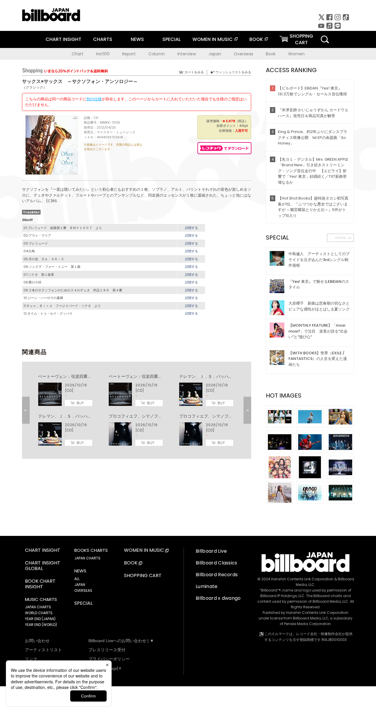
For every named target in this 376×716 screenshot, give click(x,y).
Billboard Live (211, 551)
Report (129, 54)
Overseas (243, 54)
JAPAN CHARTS (38, 606)
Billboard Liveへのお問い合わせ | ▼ (121, 640)
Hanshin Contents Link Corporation (302, 579)
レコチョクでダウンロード (224, 148)
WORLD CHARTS (39, 612)
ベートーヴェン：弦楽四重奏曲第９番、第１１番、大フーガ (93, 376)
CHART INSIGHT (63, 39)
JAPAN (79, 584)
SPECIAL (171, 39)
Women (296, 54)
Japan (215, 54)
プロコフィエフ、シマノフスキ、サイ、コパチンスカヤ (160, 416)
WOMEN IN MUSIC (212, 39)
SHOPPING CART (143, 576)
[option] (136, 410)
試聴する (191, 227)
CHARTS (102, 39)
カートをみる (194, 72)
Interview (186, 54)
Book (271, 54)
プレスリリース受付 (106, 649)
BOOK (256, 39)
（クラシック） (34, 87)
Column (156, 54)
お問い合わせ (37, 640)
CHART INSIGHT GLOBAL (42, 566)
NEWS (137, 39)
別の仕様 (94, 99)
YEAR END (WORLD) (41, 624)
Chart (77, 54)
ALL (77, 578)
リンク (31, 659)
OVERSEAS (83, 590)
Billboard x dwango (218, 598)
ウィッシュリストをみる (233, 72)
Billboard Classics (216, 562)
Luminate (207, 586)
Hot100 (103, 54)
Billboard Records (217, 574)
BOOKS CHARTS (91, 550)
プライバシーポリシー (109, 659)
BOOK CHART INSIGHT (40, 584)
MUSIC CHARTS (41, 599)
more (340, 237)
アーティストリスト (43, 649)
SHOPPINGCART (301, 39)
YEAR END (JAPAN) (40, 618)
